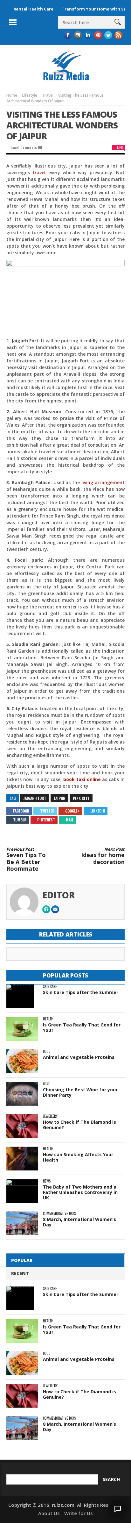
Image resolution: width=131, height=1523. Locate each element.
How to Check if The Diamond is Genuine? (79, 1124)
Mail (69, 819)
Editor (58, 895)
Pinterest (46, 819)
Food (47, 1051)
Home (11, 95)
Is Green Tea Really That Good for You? (82, 1027)
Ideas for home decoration (103, 856)
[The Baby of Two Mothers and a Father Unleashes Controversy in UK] (22, 1191)
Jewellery (50, 1116)
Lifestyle (29, 95)
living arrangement (103, 482)
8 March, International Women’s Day (79, 1222)
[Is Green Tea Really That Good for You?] (22, 1029)
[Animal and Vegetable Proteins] (22, 1061)
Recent (20, 1273)
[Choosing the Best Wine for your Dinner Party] (22, 1094)
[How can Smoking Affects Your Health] (22, 1158)
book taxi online (82, 779)
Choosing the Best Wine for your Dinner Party (80, 1092)
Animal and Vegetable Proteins (78, 1057)
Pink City (81, 798)
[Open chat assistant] (117, 1509)
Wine (46, 1084)
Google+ (72, 810)
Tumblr (19, 819)
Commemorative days (59, 1213)
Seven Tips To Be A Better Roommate (26, 859)
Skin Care (50, 986)
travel (38, 172)
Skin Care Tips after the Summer (80, 992)
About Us (49, 1513)
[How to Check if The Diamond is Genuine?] (22, 1126)
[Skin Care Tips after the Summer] (20, 996)
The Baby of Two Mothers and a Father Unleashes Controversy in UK (80, 1192)
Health (48, 1019)
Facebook (21, 810)
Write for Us (78, 1513)
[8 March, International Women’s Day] (22, 1223)
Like (120, 147)
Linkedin (97, 810)
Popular (21, 1260)
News (47, 1181)
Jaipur (59, 798)
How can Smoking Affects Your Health (78, 1157)
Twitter (47, 810)
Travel (47, 95)
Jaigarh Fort (34, 798)
